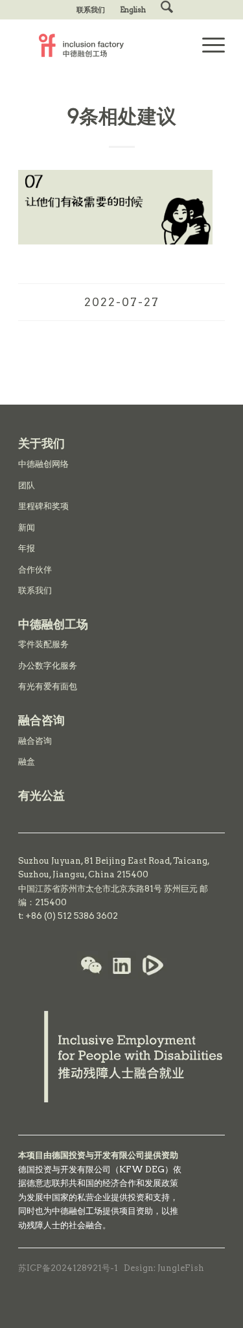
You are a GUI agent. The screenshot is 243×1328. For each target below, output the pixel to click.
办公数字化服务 (47, 665)
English (133, 9)
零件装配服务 (43, 644)
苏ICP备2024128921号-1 (68, 1268)
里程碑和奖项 (43, 506)
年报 (26, 548)
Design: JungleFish (164, 1268)
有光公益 (41, 795)
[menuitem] (91, 9)
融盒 (26, 761)
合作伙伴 (35, 570)
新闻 (26, 527)
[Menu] (207, 45)
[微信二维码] (91, 967)
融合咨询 (35, 741)
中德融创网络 (43, 464)
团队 (26, 485)
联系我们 (90, 9)
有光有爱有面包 (47, 686)
